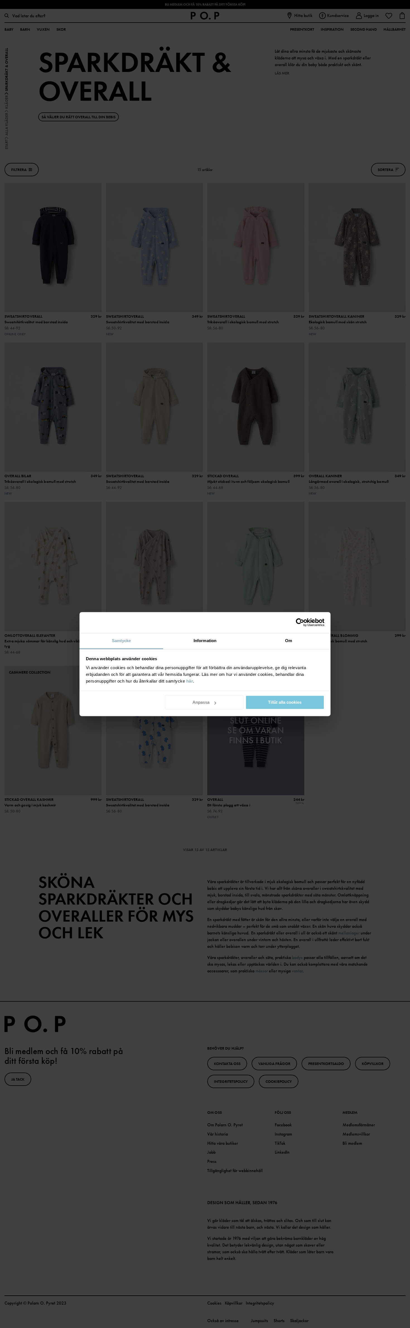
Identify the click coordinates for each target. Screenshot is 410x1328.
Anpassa (200, 702)
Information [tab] (205, 640)
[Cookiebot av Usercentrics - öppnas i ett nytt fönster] (300, 622)
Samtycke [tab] (121, 640)
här (189, 681)
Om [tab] (288, 640)
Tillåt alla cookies (285, 702)
